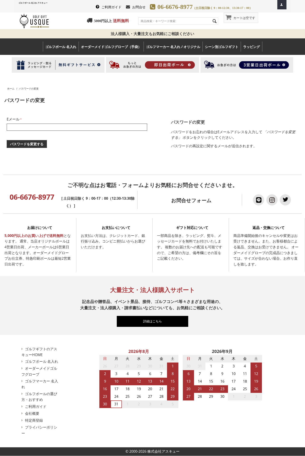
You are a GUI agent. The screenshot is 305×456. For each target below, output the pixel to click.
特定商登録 (34, 420)
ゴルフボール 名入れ (60, 46)
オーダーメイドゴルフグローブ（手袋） (111, 46)
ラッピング (251, 46)
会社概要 (32, 413)
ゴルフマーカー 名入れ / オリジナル (173, 46)
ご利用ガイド (111, 7)
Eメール (13, 119)
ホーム (11, 88)
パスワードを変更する (27, 144)
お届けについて (40, 227)
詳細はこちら (154, 321)
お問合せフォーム (191, 200)
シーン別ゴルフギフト (221, 46)
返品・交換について (268, 227)
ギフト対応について (192, 227)
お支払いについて (116, 227)
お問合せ (139, 7)
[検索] (215, 21)
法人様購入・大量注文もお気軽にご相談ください (154, 33)
